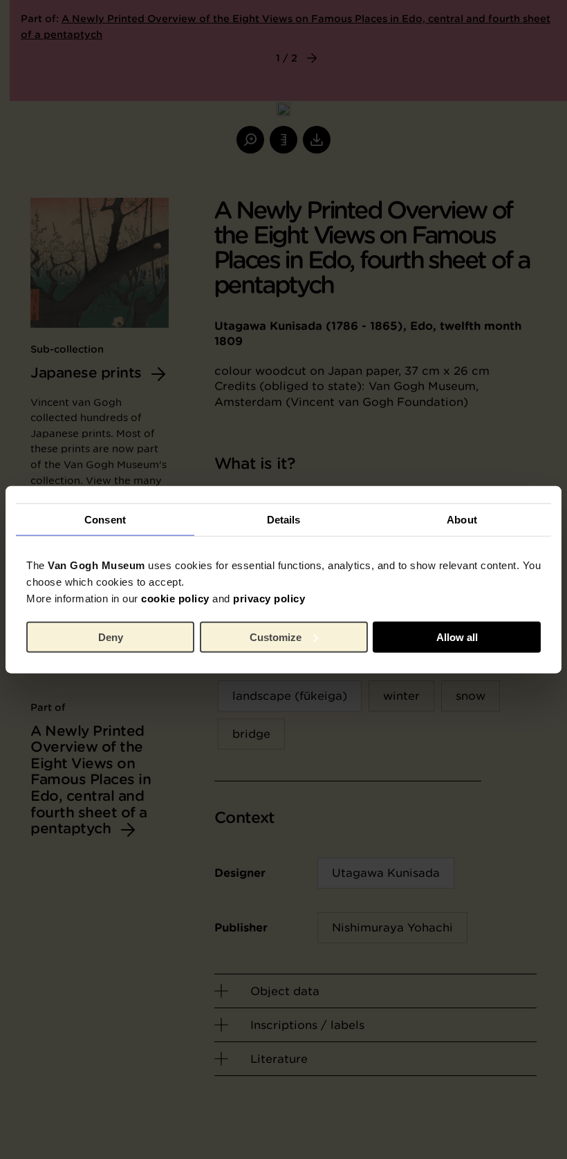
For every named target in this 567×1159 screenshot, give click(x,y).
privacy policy (269, 598)
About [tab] (462, 519)
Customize (275, 636)
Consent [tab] (105, 519)
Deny (110, 636)
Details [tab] (284, 519)
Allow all (457, 636)
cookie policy (175, 598)
